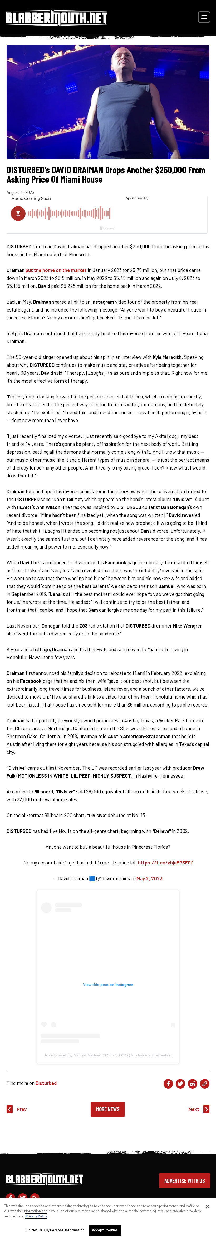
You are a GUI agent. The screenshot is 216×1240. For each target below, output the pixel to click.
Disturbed (46, 1083)
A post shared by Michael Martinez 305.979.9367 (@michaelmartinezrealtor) (108, 1055)
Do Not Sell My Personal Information (55, 1230)
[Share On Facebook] (168, 1084)
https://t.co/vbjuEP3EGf (165, 862)
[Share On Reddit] (192, 1084)
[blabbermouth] (56, 24)
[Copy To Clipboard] (204, 1084)
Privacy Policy (36, 1216)
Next (194, 1109)
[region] (108, 1219)
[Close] (207, 1206)
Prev (22, 1109)
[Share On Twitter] (180, 1084)
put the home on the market (56, 270)
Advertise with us (184, 1180)
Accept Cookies (105, 1230)
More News (108, 1108)
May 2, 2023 (149, 878)
